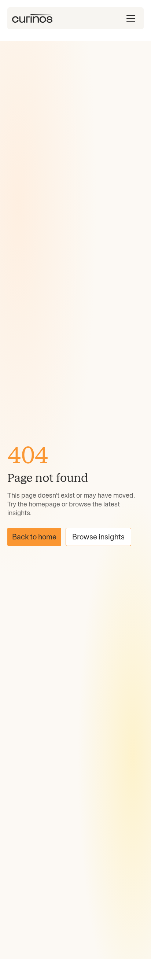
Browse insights (98, 536)
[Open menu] (131, 18)
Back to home (34, 536)
